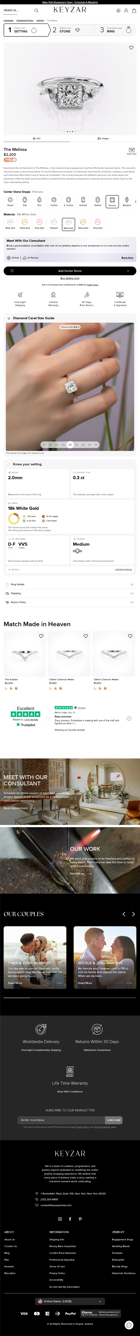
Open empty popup (25, 30)
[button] (70, 88)
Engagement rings (25, 20)
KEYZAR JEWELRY (61, 8)
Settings (40, 20)
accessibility (56, 1279)
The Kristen (25, 654)
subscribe (113, 1120)
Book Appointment (16, 808)
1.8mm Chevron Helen (114, 654)
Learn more (92, 284)
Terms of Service (102, 1127)
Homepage (8, 20)
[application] (129, 1325)
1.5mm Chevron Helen (69, 654)
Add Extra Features (123, 569)
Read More (77, 874)
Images (105, 138)
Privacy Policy (82, 1127)
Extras (8, 159)
